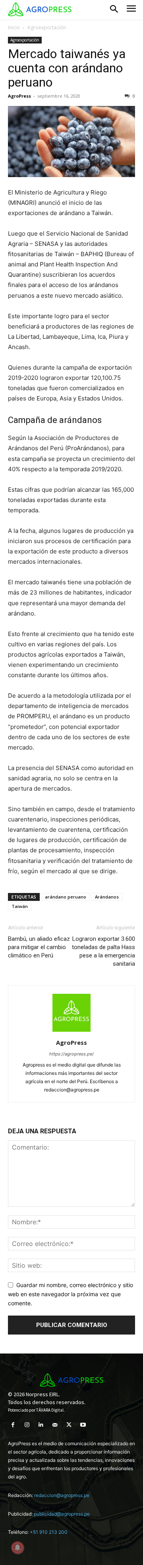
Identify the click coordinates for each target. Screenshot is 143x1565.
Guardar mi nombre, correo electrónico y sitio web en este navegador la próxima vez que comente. (70, 1294)
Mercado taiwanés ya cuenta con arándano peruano (67, 68)
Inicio (14, 27)
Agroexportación (46, 27)
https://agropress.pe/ (71, 1054)
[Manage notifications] (17, 1547)
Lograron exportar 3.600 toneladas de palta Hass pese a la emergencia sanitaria (103, 951)
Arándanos (107, 897)
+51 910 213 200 (49, 1532)
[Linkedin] (41, 1425)
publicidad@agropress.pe (62, 1514)
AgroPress (19, 96)
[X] (69, 1425)
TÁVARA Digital (50, 1410)
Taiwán (20, 906)
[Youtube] (83, 1425)
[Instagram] (27, 1425)
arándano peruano (65, 897)
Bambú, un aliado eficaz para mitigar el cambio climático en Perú (39, 947)
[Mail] (55, 1425)
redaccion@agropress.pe (61, 1495)
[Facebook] (13, 1425)
